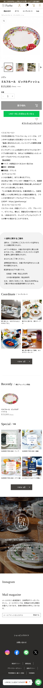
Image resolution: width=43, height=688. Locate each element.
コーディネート (27, 11)
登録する (36, 615)
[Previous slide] (2, 67)
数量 (2, 92)
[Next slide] (39, 39)
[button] (8, 67)
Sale (37, 11)
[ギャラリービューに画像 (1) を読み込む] (8, 67)
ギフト (16, 11)
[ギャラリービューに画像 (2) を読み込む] (20, 67)
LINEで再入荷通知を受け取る (21, 114)
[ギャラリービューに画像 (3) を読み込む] (31, 67)
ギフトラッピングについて (32, 123)
